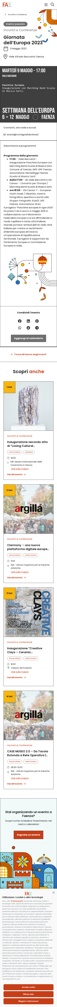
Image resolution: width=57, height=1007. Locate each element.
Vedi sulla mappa (19, 468)
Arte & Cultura (14, 452)
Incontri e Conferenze (20, 30)
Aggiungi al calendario (28, 338)
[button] (53, 892)
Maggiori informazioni (28, 1001)
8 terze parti (17, 901)
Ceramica (29, 452)
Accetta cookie (28, 987)
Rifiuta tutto (28, 994)
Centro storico (30, 555)
